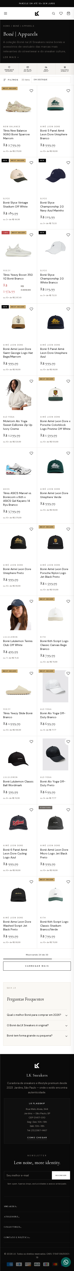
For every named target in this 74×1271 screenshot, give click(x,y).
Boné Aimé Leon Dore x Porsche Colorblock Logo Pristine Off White (55, 424)
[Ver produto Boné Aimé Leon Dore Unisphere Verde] (55, 466)
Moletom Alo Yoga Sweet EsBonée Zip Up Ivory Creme (17, 424)
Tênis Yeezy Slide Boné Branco (18, 715)
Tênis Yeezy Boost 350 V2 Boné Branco (18, 276)
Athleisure (11, 1217)
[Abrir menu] (5, 13)
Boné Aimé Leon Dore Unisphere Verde (54, 495)
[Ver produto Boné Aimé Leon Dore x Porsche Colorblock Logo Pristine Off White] (55, 394)
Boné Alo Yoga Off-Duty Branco (53, 715)
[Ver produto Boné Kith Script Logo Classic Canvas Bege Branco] (55, 614)
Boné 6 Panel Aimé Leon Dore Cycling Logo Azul (15, 853)
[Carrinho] (68, 13)
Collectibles (12, 1227)
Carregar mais (37, 965)
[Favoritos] (61, 13)
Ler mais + (11, 57)
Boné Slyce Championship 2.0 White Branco (52, 278)
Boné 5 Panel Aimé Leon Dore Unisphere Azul (53, 352)
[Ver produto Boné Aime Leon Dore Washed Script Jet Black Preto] (18, 894)
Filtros (13, 80)
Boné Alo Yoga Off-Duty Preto (53, 783)
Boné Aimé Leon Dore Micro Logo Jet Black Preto (54, 853)
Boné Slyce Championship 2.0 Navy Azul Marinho (52, 206)
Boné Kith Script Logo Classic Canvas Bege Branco (54, 644)
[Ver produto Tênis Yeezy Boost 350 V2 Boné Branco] (18, 247)
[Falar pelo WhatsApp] (66, 1262)
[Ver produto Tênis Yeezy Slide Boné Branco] (18, 686)
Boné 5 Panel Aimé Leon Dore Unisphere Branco (53, 134)
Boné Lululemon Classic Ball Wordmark (18, 783)
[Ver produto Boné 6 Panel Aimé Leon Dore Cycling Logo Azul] (18, 822)
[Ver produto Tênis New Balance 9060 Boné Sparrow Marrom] (18, 103)
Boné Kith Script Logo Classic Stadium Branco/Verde (54, 925)
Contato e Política (16, 1237)
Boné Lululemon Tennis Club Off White (18, 643)
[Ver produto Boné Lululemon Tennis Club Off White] (18, 614)
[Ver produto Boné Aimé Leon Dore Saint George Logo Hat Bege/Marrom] (18, 322)
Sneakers (10, 1206)
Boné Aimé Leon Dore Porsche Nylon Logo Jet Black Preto (54, 572)
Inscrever (61, 1175)
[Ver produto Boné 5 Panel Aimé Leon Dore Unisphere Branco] (55, 103)
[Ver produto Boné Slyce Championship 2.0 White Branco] (55, 247)
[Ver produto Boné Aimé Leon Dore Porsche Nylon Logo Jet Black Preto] (55, 542)
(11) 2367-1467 (39, 1130)
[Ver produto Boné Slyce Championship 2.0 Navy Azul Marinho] (55, 175)
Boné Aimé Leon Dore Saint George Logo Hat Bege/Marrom (18, 352)
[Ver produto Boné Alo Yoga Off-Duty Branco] (55, 686)
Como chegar (37, 1137)
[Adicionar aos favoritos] (31, 90)
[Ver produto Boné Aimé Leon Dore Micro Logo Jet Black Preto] (55, 822)
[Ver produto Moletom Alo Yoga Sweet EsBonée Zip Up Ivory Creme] (18, 394)
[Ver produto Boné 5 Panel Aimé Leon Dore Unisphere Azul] (55, 322)
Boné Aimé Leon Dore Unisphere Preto (17, 571)
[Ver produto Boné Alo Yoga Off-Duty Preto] (55, 754)
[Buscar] (53, 13)
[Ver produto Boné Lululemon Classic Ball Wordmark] (18, 754)
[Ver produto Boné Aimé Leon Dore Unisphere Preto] (18, 542)
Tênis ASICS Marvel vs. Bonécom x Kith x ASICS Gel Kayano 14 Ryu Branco (17, 499)
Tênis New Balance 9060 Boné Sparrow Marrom (16, 134)
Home (6, 26)
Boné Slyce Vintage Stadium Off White (15, 204)
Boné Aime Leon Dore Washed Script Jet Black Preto (17, 925)
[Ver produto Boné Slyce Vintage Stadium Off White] (18, 175)
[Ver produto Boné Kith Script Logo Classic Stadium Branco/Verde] (55, 894)
